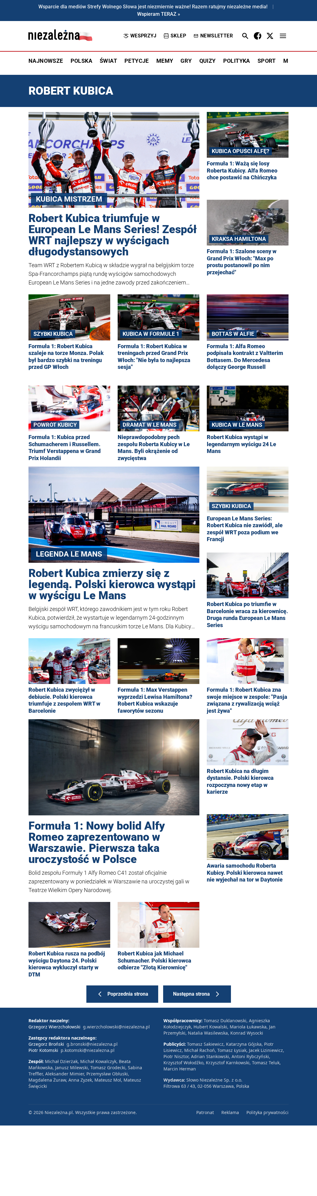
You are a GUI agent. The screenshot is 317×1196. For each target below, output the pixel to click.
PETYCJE (136, 61)
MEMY (164, 61)
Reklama (230, 1112)
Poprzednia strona (127, 994)
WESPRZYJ (143, 36)
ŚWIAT (108, 61)
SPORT (267, 61)
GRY (186, 61)
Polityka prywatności (267, 1112)
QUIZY (207, 61)
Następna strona (191, 994)
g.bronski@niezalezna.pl (92, 1044)
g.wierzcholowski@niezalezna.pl (116, 1027)
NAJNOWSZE (45, 61)
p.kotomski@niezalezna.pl (88, 1050)
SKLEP (178, 36)
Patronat (205, 1112)
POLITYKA (236, 61)
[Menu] (283, 36)
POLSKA (81, 61)
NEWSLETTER (216, 36)
